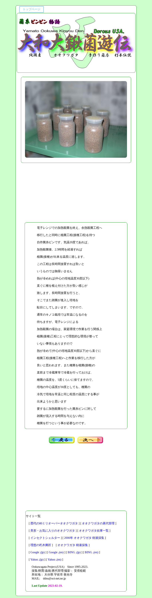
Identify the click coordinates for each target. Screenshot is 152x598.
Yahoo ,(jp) (37, 559)
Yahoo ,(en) (54, 559)
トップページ (31, 9)
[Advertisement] (76, 193)
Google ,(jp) (37, 552)
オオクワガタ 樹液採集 (72, 545)
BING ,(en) (91, 552)
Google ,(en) (56, 552)
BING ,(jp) (74, 552)
